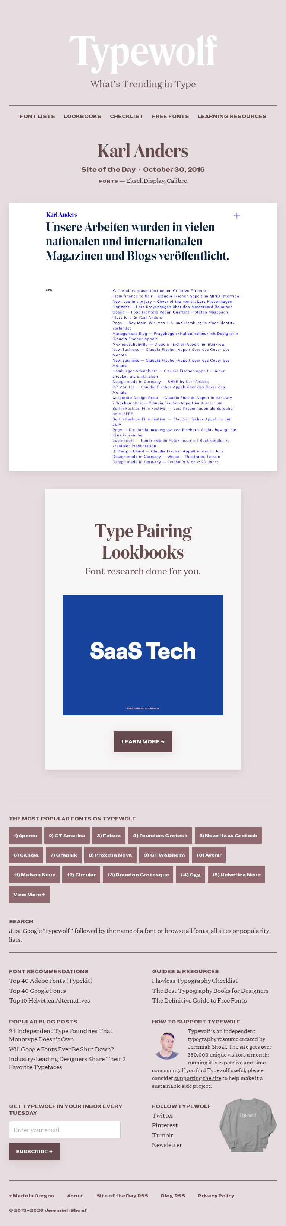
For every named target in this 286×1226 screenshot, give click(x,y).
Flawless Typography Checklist (195, 980)
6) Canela (26, 855)
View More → (29, 894)
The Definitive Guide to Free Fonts (199, 1000)
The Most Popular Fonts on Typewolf (72, 819)
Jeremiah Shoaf (207, 1046)
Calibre (177, 180)
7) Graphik (63, 855)
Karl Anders (143, 149)
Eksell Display (145, 180)
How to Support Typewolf (196, 1022)
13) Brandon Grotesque (138, 875)
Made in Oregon (31, 1196)
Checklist (126, 116)
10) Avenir (208, 855)
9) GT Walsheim (164, 855)
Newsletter (167, 1144)
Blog (173, 1196)
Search (21, 921)
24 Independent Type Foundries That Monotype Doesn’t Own (61, 1034)
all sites (221, 930)
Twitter (163, 1115)
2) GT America (67, 835)
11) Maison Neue (34, 875)
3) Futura (109, 835)
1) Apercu (25, 835)
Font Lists (37, 116)
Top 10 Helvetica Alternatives (49, 1000)
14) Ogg (190, 875)
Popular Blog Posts (43, 1022)
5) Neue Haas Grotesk (228, 835)
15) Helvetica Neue (236, 875)
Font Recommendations (49, 971)
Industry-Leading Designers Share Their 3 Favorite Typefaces (67, 1062)
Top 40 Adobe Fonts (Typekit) (51, 980)
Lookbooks (82, 116)
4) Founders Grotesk (160, 835)
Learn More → (143, 741)
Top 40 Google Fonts (37, 990)
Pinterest (165, 1125)
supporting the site (197, 1078)
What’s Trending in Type (143, 83)
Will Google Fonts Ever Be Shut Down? (61, 1049)
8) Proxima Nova (110, 855)
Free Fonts (170, 116)
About (75, 1196)
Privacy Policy (216, 1196)
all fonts (197, 930)
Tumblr (162, 1135)
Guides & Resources (185, 971)
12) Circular (81, 875)
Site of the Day (122, 1196)
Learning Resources (232, 116)
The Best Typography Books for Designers (210, 990)
